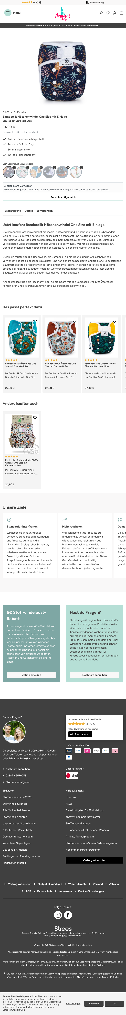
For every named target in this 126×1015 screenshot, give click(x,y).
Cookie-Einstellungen (90, 891)
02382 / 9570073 (16, 775)
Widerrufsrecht (77, 884)
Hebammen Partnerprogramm (83, 849)
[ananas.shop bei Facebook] (68, 915)
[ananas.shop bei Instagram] (58, 915)
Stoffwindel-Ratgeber (78, 823)
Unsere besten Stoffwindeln (19, 823)
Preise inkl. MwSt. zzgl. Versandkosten (21, 132)
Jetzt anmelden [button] (31, 675)
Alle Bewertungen (79, 734)
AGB (28, 891)
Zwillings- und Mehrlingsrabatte (21, 856)
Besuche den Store (17, 120)
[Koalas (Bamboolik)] (9, 172)
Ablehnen (94, 1003)
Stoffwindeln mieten (15, 816)
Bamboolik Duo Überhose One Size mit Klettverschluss (100, 365)
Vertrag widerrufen (94, 860)
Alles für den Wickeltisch (17, 830)
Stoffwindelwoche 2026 (17, 797)
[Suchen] (100, 13)
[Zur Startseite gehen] (63, 14)
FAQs (69, 803)
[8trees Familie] (63, 928)
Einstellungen (73, 1003)
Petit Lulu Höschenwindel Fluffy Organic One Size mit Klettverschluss (21, 463)
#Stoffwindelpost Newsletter (83, 816)
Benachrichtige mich (63, 197)
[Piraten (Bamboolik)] (62, 172)
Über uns (71, 797)
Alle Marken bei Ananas (16, 810)
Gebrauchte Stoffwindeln (18, 836)
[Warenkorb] (120, 13)
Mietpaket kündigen (49, 884)
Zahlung (113, 884)
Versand (97, 884)
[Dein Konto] (114, 13)
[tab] (13, 211)
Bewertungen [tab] (44, 210)
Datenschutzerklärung (14, 1009)
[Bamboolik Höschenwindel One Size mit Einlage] (63, 71)
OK (114, 1003)
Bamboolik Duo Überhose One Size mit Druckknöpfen (20, 365)
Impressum (65, 891)
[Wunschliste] (107, 13)
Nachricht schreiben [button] (94, 675)
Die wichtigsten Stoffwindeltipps (85, 810)
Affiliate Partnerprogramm (81, 836)
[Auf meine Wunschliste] (35, 321)
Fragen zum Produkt (14, 862)
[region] (63, 71)
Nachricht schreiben (18, 769)
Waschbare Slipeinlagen (17, 843)
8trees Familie (52, 933)
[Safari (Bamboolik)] (76, 172)
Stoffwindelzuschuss (15, 803)
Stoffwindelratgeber (18, 782)
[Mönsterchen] (36, 172)
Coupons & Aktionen (15, 849)
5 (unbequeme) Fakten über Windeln (87, 830)
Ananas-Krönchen (111, 977)
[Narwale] (49, 172)
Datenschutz (44, 891)
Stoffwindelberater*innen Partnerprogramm (91, 843)
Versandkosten (59, 952)
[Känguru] (22, 172)
